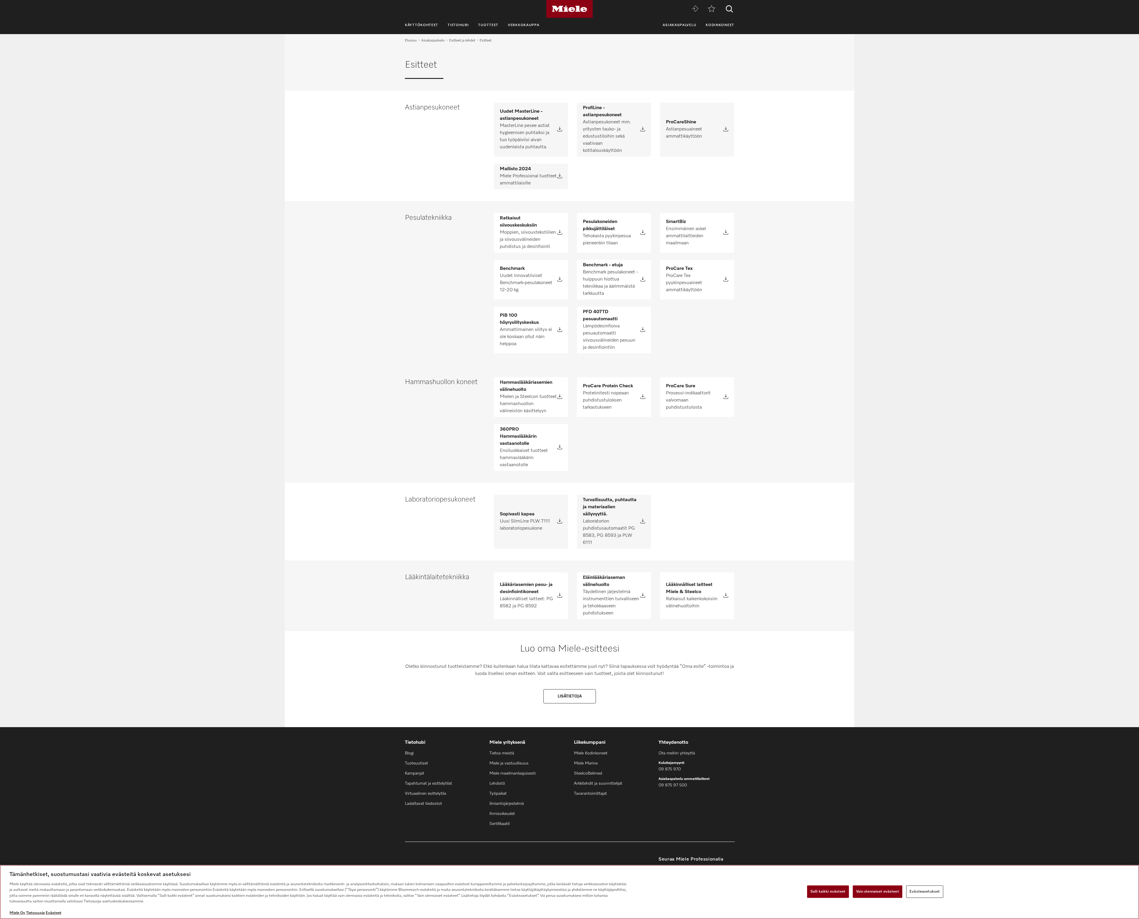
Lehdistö (497, 783)
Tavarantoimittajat (590, 793)
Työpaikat (498, 793)
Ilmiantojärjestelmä (506, 804)
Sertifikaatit (499, 824)
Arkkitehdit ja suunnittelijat (598, 783)
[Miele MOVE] (695, 9)
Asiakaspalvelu (679, 25)
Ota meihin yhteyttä (676, 753)
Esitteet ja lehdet (462, 40)
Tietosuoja (35, 913)
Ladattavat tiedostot (423, 804)
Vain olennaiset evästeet (877, 891)
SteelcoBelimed (588, 773)
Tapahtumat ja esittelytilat (428, 783)
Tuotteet (488, 25)
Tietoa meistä (501, 753)
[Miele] (569, 9)
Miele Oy (17, 913)
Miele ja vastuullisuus (509, 763)
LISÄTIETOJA (570, 696)
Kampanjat (414, 773)
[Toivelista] (711, 9)
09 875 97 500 (672, 785)
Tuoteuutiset (416, 763)
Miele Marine (586, 763)
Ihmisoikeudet (502, 814)
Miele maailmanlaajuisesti (512, 773)
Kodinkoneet (720, 25)
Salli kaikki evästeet (828, 891)
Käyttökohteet (421, 25)
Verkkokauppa (523, 25)
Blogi (409, 753)
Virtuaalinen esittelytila (425, 793)
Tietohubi (458, 25)
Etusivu (411, 40)
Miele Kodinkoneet (590, 753)
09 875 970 (669, 769)
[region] (569, 892)
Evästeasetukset (924, 891)
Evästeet (53, 913)
